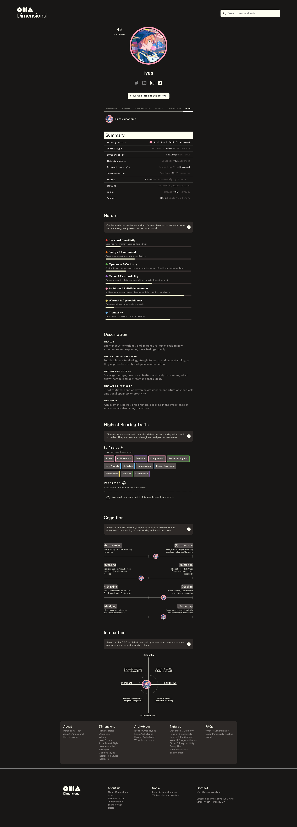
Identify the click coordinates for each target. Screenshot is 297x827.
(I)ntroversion (112, 545)
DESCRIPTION (142, 109)
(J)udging (110, 606)
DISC (188, 109)
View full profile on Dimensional (148, 96)
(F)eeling (187, 586)
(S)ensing (110, 565)
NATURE (126, 109)
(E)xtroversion (184, 545)
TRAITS (159, 109)
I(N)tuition (186, 565)
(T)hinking (110, 586)
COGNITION (174, 109)
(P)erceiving (185, 606)
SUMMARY (111, 109)
